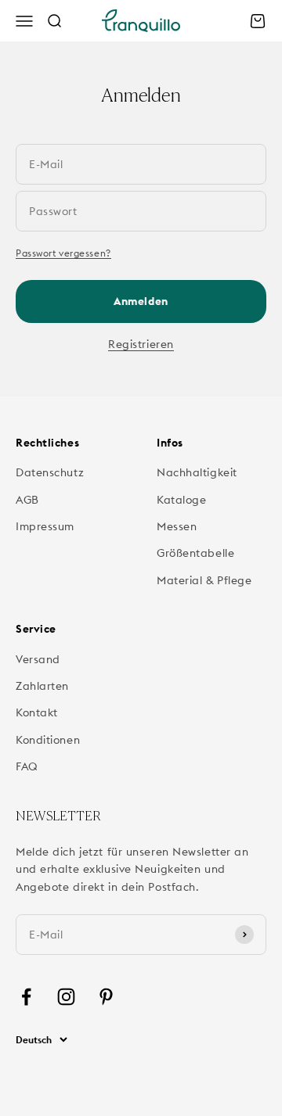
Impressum (45, 526)
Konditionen (48, 740)
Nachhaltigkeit (197, 472)
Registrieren (141, 344)
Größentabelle (195, 553)
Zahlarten (42, 686)
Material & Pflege (204, 580)
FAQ (27, 766)
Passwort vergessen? (63, 253)
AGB (27, 500)
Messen (177, 526)
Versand (38, 659)
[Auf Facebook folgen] (26, 996)
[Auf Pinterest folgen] (106, 996)
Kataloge (181, 500)
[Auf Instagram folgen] (66, 996)
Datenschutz (50, 472)
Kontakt (37, 712)
